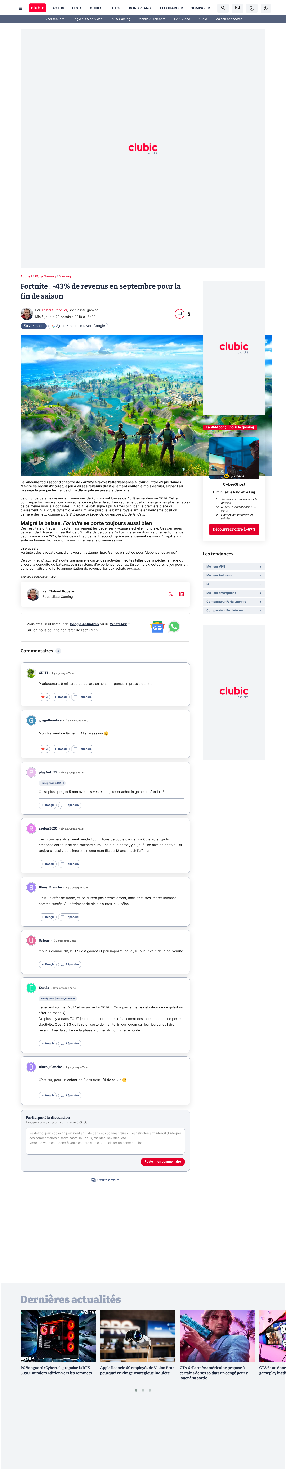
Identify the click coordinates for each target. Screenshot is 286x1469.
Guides (96, 8)
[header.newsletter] (237, 8)
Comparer (200, 8)
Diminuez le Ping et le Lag (234, 492)
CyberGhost (234, 484)
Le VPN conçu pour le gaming (230, 427)
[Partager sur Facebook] (275, 1433)
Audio (202, 19)
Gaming (65, 276)
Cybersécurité (53, 19)
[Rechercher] (222, 8)
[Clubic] (37, 8)
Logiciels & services (87, 19)
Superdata (38, 498)
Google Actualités (84, 624)
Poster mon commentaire (163, 1161)
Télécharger (170, 8)
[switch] (252, 8)
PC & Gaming (120, 19)
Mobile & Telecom (152, 19)
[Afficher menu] (20, 8)
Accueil (26, 276)
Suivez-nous (33, 326)
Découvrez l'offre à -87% (234, 529)
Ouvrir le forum (108, 1180)
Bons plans (140, 8)
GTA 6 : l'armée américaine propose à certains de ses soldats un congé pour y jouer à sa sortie (214, 1373)
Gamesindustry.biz (43, 577)
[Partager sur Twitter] (275, 1447)
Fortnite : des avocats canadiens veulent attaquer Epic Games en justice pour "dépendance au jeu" (99, 552)
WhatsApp (118, 624)
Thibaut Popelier (54, 310)
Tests (76, 8)
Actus (58, 8)
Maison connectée (229, 19)
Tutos (115, 8)
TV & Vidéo (182, 19)
